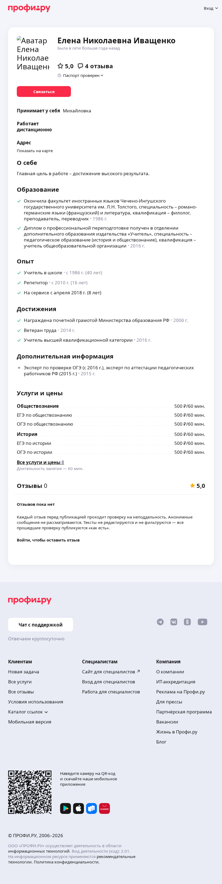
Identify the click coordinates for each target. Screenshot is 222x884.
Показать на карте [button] (35, 150)
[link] (44, 91)
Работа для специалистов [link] (111, 692)
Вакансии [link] (167, 722)
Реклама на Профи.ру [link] (180, 692)
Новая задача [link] (23, 671)
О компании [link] (170, 671)
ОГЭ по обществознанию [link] (45, 424)
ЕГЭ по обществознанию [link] (44, 415)
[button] (80, 75)
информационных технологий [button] (39, 851)
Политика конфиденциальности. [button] (67, 862)
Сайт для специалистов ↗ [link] (111, 671)
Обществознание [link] (38, 406)
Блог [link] (161, 742)
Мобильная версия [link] (29, 722)
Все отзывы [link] (21, 692)
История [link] (27, 434)
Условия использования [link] (35, 702)
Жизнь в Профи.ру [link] (176, 732)
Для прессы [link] (169, 702)
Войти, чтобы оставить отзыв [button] (48, 540)
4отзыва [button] (99, 66)
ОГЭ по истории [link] (34, 452)
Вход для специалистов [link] (108, 682)
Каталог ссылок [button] (25, 712)
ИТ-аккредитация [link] (175, 682)
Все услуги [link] (20, 682)
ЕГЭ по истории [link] (34, 443)
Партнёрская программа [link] (184, 712)
